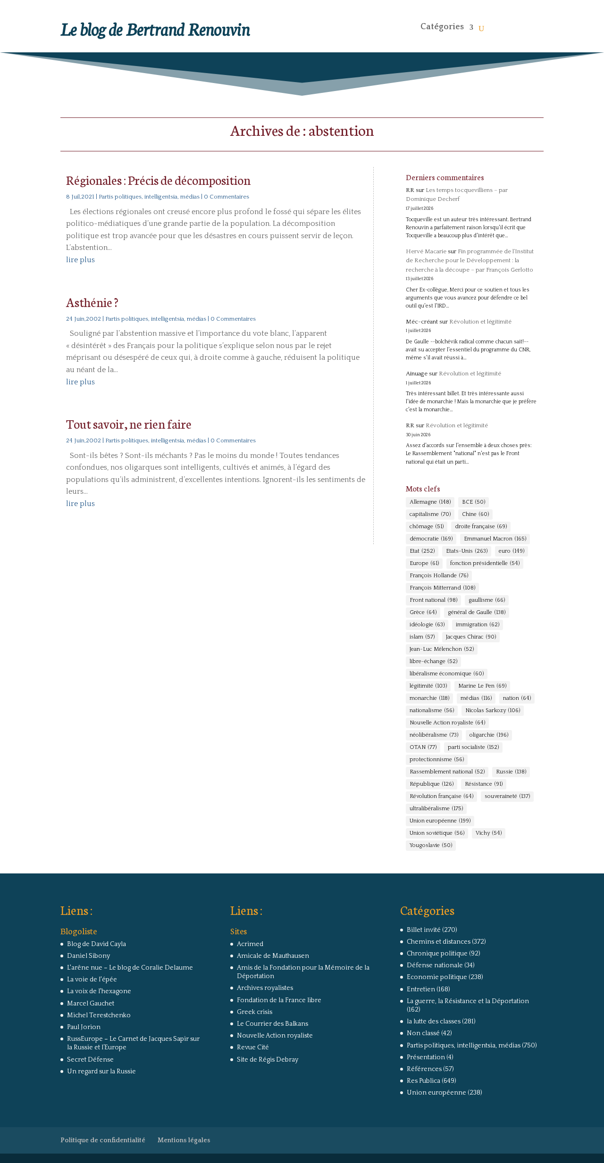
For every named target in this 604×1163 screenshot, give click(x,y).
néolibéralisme (434, 735)
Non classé (423, 1033)
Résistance (484, 784)
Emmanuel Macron (495, 539)
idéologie (427, 625)
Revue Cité (253, 1047)
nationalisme (432, 710)
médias (476, 698)
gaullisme (487, 600)
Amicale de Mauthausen (273, 956)
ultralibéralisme (436, 809)
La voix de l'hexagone (99, 991)
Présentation (426, 1057)
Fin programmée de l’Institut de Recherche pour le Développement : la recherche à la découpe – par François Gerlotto (470, 260)
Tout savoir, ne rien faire (129, 423)
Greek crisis (254, 1012)
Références (424, 1069)
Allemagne (430, 502)
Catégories (442, 27)
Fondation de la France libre (279, 1000)
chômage (427, 526)
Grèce (423, 612)
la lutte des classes (434, 1021)
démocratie (431, 539)
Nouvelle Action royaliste (447, 723)
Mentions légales (184, 1140)
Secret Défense (90, 1059)
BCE (473, 502)
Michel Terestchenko (99, 1015)
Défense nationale (435, 965)
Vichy (489, 833)
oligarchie (489, 735)
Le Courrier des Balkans (272, 1024)
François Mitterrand (442, 588)
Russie (511, 772)
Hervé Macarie (426, 251)
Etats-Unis (466, 551)
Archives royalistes (265, 988)
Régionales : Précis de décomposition (158, 179)
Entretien (421, 989)
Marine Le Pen (482, 686)
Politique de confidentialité (102, 1140)
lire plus (80, 260)
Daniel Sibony (88, 956)
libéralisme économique (447, 674)
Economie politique (437, 977)
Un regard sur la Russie (101, 1071)
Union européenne (440, 821)
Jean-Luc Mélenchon (442, 649)
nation (517, 698)
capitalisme (430, 514)
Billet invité (424, 930)
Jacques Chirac (471, 637)
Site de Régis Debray (267, 1059)
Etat (422, 551)
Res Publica (423, 1081)
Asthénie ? (92, 301)
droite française (481, 526)
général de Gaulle (476, 612)
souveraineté (507, 796)
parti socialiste (473, 747)
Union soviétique (437, 833)
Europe (424, 563)
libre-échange (433, 661)
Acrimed (250, 944)
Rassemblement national (447, 772)
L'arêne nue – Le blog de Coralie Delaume (130, 968)
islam (422, 637)
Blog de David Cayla (96, 944)
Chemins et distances (438, 942)
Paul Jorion (84, 1027)
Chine (475, 514)
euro (511, 551)
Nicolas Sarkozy (492, 710)
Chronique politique (437, 953)
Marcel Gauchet (90, 1003)
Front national (433, 600)
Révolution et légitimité (480, 321)
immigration (477, 625)
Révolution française (441, 796)
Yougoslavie (431, 845)
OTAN (423, 747)
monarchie (429, 698)
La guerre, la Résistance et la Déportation (468, 1001)
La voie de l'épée (92, 979)
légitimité (428, 686)
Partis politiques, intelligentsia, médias (149, 196)
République (431, 784)
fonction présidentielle (485, 563)
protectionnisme (437, 759)
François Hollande (439, 576)
